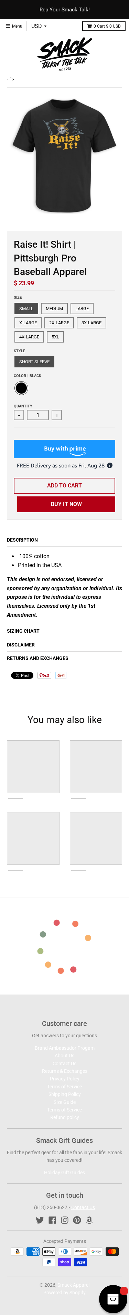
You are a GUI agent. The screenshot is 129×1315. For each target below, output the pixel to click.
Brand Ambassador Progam (65, 1048)
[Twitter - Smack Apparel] (40, 1220)
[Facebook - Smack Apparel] (52, 1220)
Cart (107, 26)
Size (18, 297)
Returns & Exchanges (64, 1071)
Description (22, 540)
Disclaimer (21, 644)
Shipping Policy (65, 1094)
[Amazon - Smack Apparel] (89, 1220)
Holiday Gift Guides (64, 1172)
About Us (64, 1055)
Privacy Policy (64, 1078)
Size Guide (65, 1102)
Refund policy (64, 1117)
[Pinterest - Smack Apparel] (77, 1220)
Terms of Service (64, 1086)
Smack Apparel (73, 1285)
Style (19, 351)
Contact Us (64, 1063)
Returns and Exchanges (37, 658)
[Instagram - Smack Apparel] (65, 1220)
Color (27, 376)
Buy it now (66, 504)
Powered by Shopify (64, 1292)
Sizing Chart (23, 631)
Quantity (23, 406)
